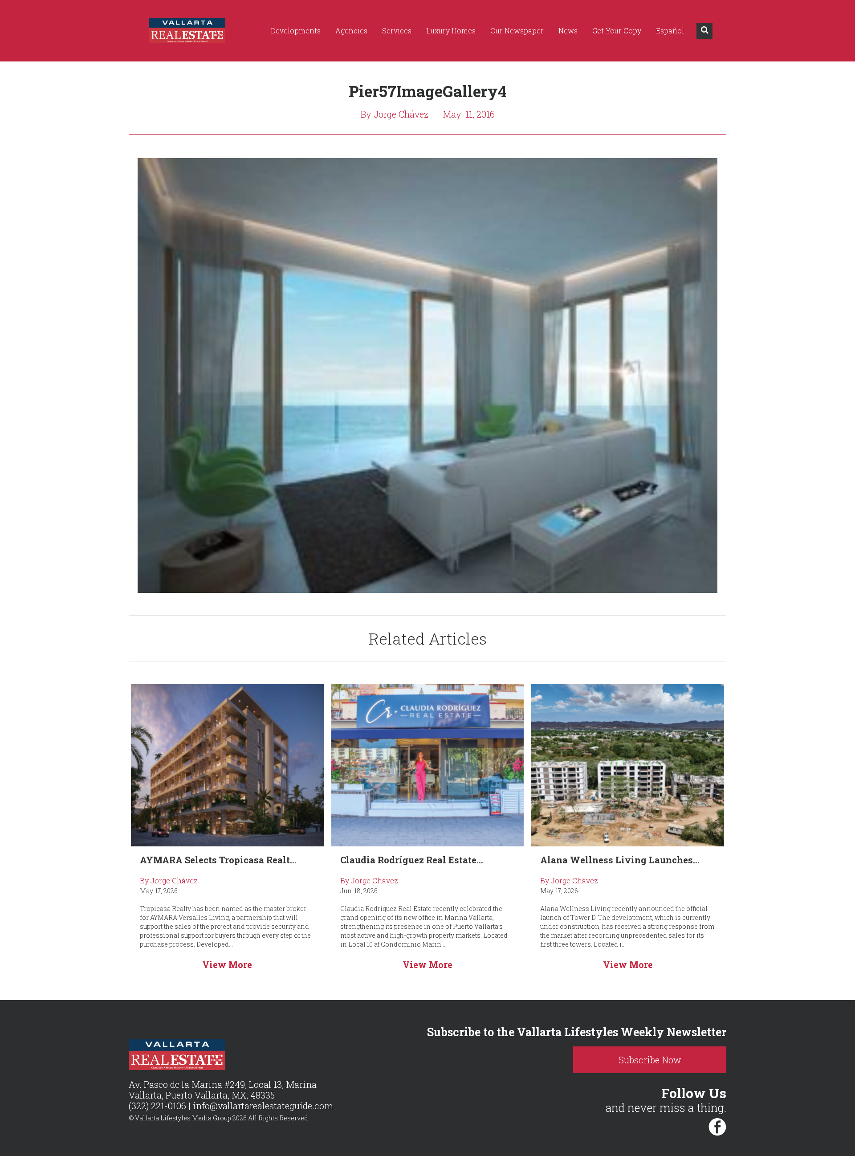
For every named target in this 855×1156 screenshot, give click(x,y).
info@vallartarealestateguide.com (263, 1105)
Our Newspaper (517, 30)
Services (396, 30)
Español (670, 30)
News (568, 30)
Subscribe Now (650, 1060)
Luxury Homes (451, 30)
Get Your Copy (616, 30)
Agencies (351, 30)
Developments (296, 30)
